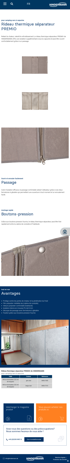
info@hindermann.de (11, 458)
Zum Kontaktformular (34, 439)
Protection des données (60, 459)
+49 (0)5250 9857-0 (15, 439)
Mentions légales (60, 457)
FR (28, 3)
